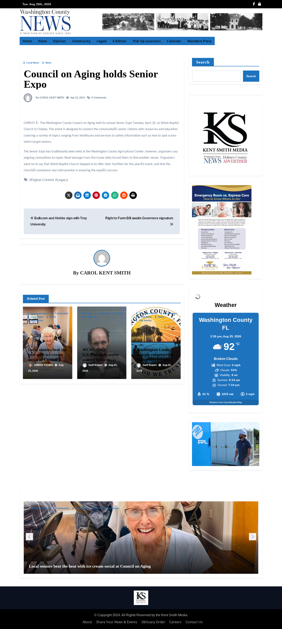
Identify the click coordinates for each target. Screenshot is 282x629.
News (42, 41)
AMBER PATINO (43, 365)
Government (170, 313)
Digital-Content (42, 180)
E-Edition (120, 41)
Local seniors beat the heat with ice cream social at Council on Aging (90, 566)
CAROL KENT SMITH (105, 273)
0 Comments (99, 97)
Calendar (174, 41)
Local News (32, 63)
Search (203, 62)
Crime (88, 313)
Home (27, 41)
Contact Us (194, 622)
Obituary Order (153, 622)
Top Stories (37, 320)
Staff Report (95, 365)
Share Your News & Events (116, 622)
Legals (102, 41)
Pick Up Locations (147, 41)
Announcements (40, 313)
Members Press (199, 41)
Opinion (59, 41)
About (87, 622)
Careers (175, 622)
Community (81, 41)
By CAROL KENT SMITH (49, 97)
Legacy (62, 180)
